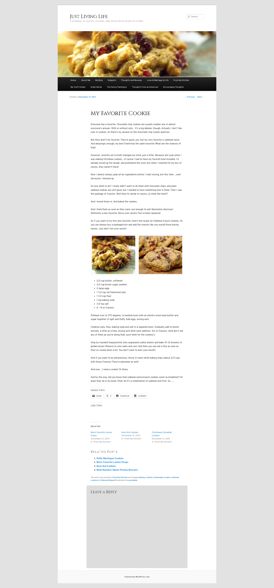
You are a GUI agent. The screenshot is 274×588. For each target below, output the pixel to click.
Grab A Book (96, 87)
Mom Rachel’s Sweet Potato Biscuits (117, 470)
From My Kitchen (181, 80)
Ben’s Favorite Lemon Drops (112, 462)
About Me (85, 80)
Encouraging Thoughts (173, 87)
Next (200, 97)
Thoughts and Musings (131, 80)
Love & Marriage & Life (158, 80)
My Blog (99, 80)
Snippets (112, 80)
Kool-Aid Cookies (129, 432)
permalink (132, 480)
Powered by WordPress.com (136, 577)
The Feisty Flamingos (117, 87)
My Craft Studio (78, 87)
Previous (190, 97)
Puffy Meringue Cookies (110, 458)
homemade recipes (161, 477)
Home (73, 80)
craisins (149, 477)
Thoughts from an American (145, 87)
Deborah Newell (108, 480)
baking (142, 477)
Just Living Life (89, 16)
